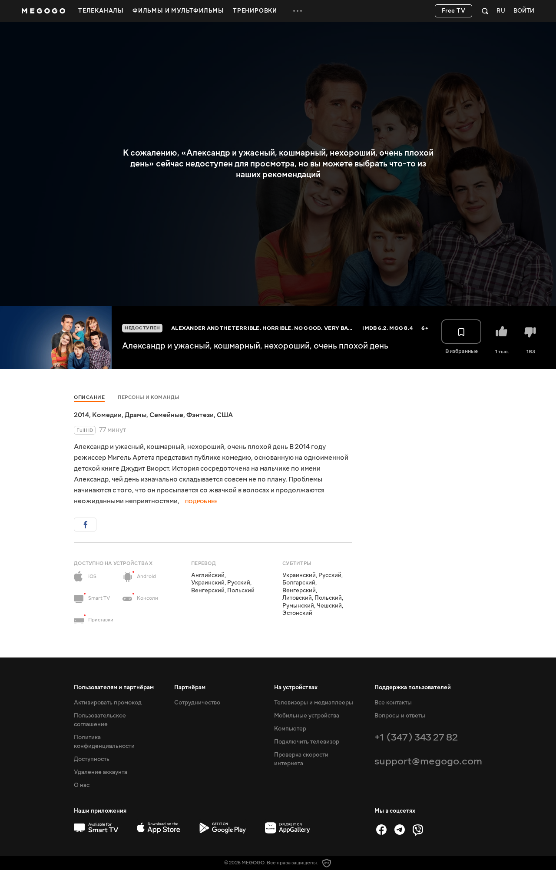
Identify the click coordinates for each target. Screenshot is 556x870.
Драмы (135, 415)
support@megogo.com (428, 761)
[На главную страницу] (43, 11)
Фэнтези (200, 415)
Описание (89, 397)
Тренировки (255, 11)
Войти (523, 11)
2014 (81, 415)
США (225, 415)
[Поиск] (485, 11)
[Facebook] (381, 830)
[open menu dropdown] (297, 11)
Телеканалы (101, 11)
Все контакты (393, 703)
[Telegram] (400, 830)
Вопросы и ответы (399, 716)
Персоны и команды (149, 397)
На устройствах (296, 687)
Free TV (454, 11)
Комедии (107, 415)
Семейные (166, 415)
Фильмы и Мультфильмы (178, 11)
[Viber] (418, 830)
